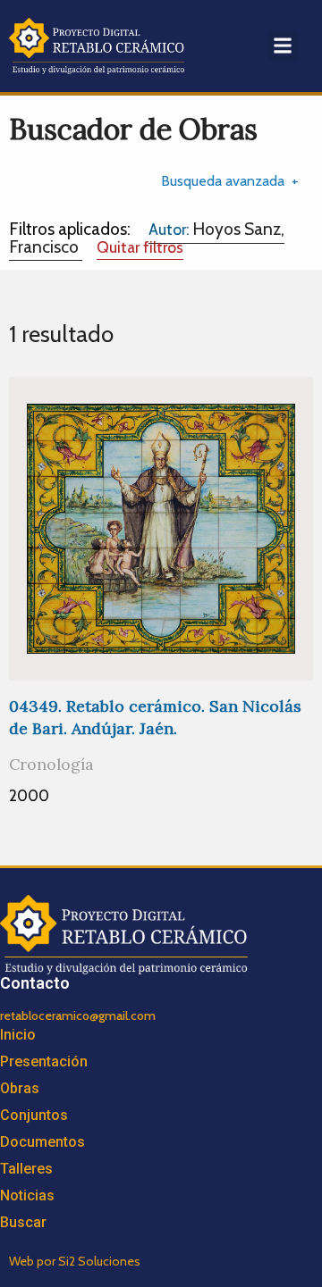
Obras (19, 1088)
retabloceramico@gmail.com (78, 1015)
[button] (283, 46)
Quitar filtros (140, 247)
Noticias (27, 1195)
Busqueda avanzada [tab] (222, 180)
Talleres (26, 1168)
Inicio (18, 1034)
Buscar (23, 1222)
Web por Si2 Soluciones (74, 1261)
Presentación (44, 1061)
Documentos (42, 1141)
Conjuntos (34, 1115)
